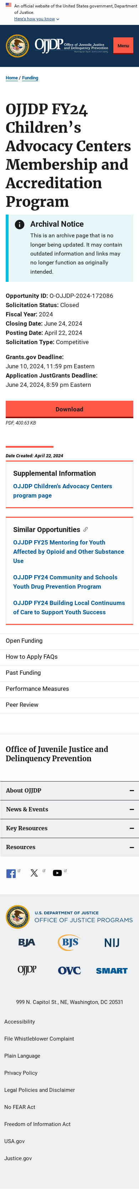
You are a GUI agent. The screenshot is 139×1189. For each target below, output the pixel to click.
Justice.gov (18, 1158)
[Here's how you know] (69, 12)
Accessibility (19, 1022)
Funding (30, 77)
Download (69, 409)
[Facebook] (13, 875)
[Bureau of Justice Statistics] (69, 952)
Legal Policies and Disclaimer (39, 1090)
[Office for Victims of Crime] (69, 975)
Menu (123, 45)
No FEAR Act (19, 1107)
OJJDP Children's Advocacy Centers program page (62, 491)
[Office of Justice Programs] (17, 46)
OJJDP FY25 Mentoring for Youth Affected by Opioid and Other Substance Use (68, 551)
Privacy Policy (20, 1073)
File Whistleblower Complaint (39, 1039)
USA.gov (14, 1141)
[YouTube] (60, 875)
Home (12, 77)
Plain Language (22, 1056)
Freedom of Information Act (37, 1124)
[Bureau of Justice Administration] (27, 948)
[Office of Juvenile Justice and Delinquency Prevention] (27, 976)
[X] (36, 875)
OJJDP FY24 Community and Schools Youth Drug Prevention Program (65, 582)
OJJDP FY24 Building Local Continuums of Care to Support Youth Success (69, 607)
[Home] (71, 46)
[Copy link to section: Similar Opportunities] (84, 528)
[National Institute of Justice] (112, 948)
